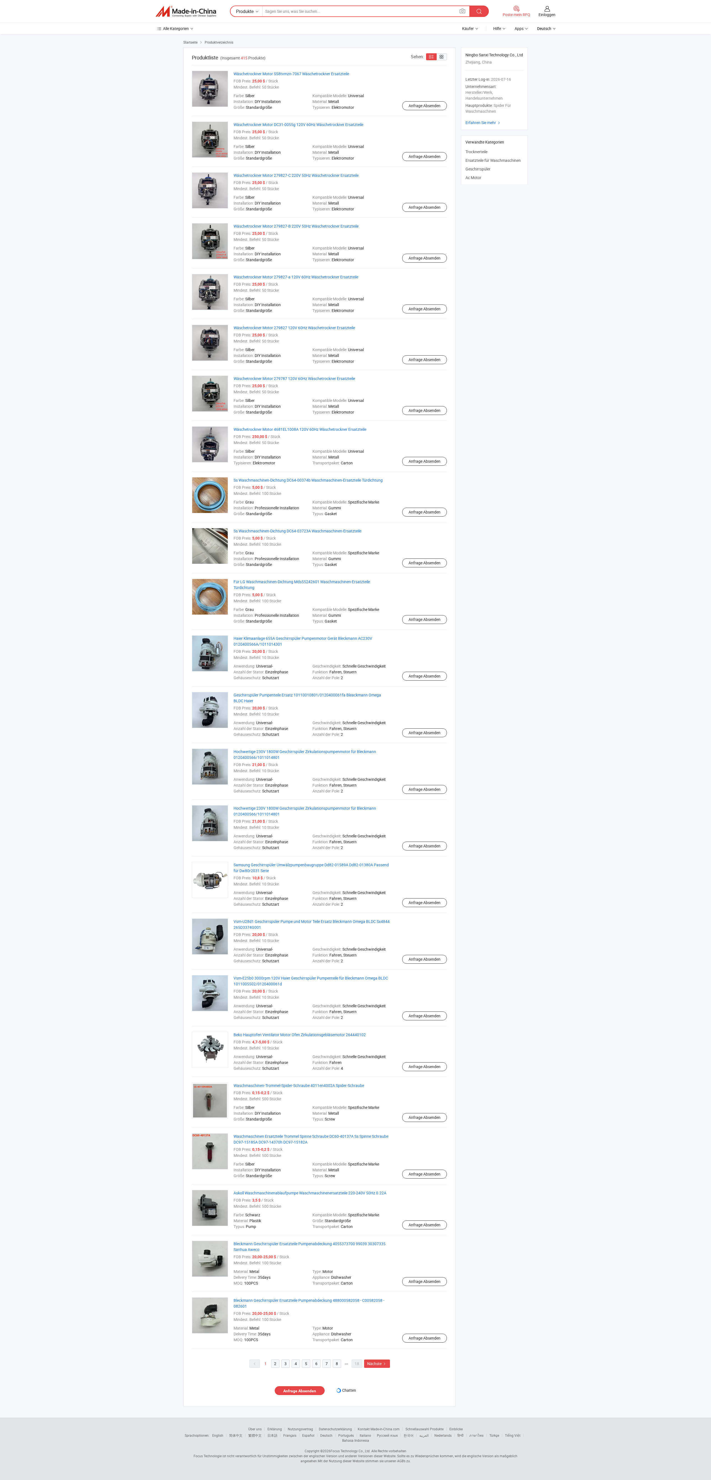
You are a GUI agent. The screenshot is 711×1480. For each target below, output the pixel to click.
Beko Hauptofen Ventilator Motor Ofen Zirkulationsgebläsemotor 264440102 (300, 1034)
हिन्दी (460, 1435)
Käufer (468, 28)
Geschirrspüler (477, 169)
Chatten (349, 1390)
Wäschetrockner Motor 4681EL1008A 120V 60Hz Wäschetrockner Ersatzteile (300, 429)
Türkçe (494, 1435)
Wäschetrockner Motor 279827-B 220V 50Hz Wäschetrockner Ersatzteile (296, 226)
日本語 (272, 1435)
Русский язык (387, 1435)
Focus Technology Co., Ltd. (350, 1451)
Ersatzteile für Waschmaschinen (493, 160)
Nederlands (443, 1435)
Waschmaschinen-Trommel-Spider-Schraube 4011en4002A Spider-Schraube (299, 1085)
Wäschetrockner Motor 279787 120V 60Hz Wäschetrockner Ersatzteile (294, 378)
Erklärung (274, 1429)
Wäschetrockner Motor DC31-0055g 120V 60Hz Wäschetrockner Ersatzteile (298, 124)
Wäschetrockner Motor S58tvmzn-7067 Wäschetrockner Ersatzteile (291, 73)
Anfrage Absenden (424, 105)
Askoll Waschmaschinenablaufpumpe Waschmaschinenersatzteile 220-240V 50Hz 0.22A (310, 1192)
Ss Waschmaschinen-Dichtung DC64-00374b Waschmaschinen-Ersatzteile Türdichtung (308, 480)
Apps (519, 28)
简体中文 (235, 1435)
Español (308, 1435)
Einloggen (547, 14)
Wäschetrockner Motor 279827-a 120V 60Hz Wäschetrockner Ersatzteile (296, 277)
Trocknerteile (476, 151)
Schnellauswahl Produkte (424, 1429)
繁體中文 (255, 1435)
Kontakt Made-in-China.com (379, 1429)
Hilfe (497, 28)
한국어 (409, 1435)
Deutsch (326, 1435)
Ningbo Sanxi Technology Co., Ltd (494, 54)
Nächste (377, 1363)
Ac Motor (473, 177)
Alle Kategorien (176, 28)
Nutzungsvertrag (300, 1429)
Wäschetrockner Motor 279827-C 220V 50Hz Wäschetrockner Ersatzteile (296, 175)
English (217, 1435)
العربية (424, 1435)
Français (289, 1435)
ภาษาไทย (476, 1435)
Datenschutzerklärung (335, 1429)
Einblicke (456, 1429)
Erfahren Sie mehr (483, 122)
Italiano (365, 1435)
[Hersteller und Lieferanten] (186, 11)
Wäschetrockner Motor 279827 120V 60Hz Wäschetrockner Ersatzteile (294, 327)
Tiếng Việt (512, 1435)
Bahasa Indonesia (355, 1440)
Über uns (255, 1429)
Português (346, 1435)
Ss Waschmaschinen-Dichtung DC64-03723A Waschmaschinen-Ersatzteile (297, 530)
